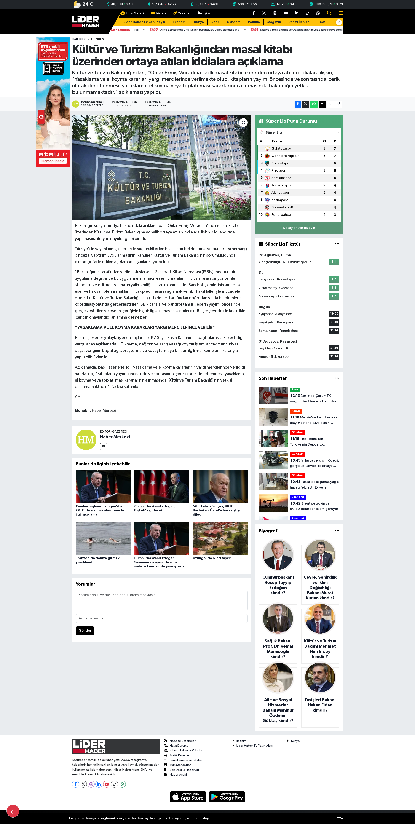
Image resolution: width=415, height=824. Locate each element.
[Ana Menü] (339, 13)
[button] (339, 22)
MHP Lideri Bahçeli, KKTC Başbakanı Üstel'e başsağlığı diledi (216, 510)
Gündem (233, 22)
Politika (254, 22)
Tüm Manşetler (180, 765)
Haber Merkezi (115, 437)
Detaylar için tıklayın (299, 228)
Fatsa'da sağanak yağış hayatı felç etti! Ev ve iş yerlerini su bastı (314, 485)
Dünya (199, 22)
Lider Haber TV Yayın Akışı (254, 745)
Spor (215, 22)
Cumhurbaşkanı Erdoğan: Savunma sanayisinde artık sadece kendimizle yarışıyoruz (159, 562)
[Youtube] (106, 784)
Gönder (85, 630)
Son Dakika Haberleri (184, 769)
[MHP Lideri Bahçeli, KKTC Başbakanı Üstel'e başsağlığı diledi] (220, 487)
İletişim (204, 13)
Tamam (339, 818)
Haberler (79, 39)
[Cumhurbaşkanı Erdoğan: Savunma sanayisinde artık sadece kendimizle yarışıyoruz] (161, 538)
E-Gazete (324, 22)
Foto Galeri (135, 13)
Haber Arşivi (178, 774)
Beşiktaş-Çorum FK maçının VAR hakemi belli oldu (313, 398)
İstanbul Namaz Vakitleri (186, 750)
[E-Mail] (103, 446)
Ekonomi (179, 22)
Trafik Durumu (179, 755)
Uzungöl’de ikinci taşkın (212, 558)
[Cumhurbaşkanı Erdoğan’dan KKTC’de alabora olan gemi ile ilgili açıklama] (103, 487)
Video (161, 13)
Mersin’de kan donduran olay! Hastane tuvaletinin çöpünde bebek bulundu (314, 420)
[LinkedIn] (98, 784)
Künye (295, 741)
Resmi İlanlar (299, 22)
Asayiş (296, 411)
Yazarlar (184, 13)
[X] (83, 784)
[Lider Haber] (85, 21)
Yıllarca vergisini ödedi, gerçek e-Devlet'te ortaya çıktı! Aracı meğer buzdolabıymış (314, 463)
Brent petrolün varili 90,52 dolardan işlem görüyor (314, 506)
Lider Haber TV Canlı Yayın (144, 22)
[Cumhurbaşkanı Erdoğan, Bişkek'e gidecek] (161, 487)
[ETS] (53, 102)
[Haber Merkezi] (86, 439)
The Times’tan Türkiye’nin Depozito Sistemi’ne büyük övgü (308, 442)
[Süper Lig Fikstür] (337, 244)
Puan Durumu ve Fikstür (186, 760)
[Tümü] (337, 378)
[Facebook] (75, 784)
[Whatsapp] (122, 784)
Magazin (274, 22)
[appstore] (188, 796)
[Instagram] (91, 784)
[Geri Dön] (12, 811)
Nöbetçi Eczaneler (183, 741)
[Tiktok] (114, 784)
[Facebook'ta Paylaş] (298, 104)
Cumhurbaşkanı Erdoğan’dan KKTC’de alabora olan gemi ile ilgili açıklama (100, 510)
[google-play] (227, 796)
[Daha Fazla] (322, 104)
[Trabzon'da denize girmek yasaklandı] (103, 538)
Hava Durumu (179, 745)
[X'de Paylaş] (305, 104)
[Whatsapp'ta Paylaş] (314, 104)
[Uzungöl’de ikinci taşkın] (220, 538)
